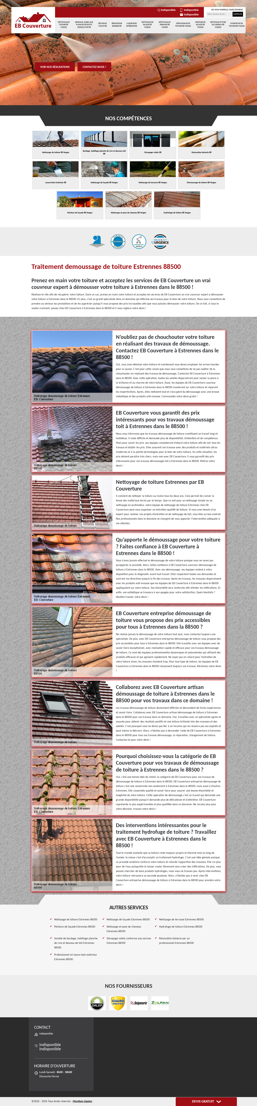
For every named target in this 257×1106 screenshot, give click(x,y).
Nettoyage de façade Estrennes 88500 (128, 919)
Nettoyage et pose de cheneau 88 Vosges (218, 24)
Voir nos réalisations (55, 67)
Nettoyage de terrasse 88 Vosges (164, 24)
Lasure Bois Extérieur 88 (131, 25)
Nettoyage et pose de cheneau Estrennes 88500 (124, 929)
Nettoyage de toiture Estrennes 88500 (75, 919)
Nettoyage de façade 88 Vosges (147, 24)
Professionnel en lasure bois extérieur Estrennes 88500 (75, 957)
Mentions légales (82, 1101)
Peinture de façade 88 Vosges (200, 24)
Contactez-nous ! (94, 67)
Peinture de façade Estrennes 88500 (74, 926)
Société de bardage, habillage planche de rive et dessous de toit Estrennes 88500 (76, 943)
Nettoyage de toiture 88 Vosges (64, 24)
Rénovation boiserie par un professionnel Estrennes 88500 (176, 941)
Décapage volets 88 (102, 25)
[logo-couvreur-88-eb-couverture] (33, 20)
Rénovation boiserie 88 (117, 25)
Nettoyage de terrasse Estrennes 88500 (181, 919)
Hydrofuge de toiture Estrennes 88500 (180, 926)
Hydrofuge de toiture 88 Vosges (237, 25)
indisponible (168, 10)
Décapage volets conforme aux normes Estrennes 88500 (129, 941)
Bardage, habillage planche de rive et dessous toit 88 (84, 24)
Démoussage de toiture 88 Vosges (183, 25)
